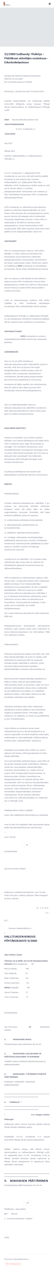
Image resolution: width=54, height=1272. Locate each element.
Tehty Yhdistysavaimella (13, 1264)
